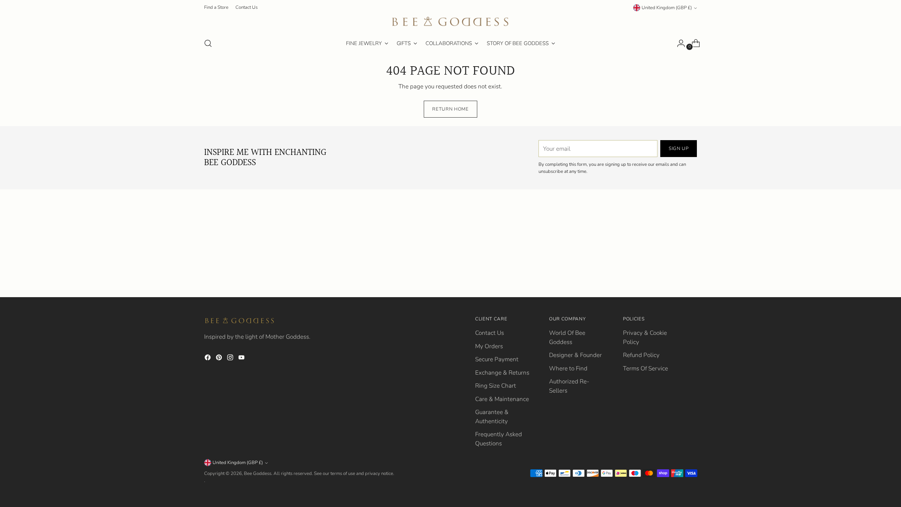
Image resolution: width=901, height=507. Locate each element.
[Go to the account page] (678, 43)
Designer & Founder (575, 355)
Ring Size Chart (495, 386)
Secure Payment (496, 359)
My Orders (489, 346)
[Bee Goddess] (450, 22)
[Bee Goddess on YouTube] (242, 359)
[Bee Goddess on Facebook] (208, 359)
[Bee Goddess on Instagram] (231, 359)
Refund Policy (641, 355)
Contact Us (489, 333)
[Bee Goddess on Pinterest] (219, 359)
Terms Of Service (645, 368)
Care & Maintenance (502, 399)
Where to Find (568, 368)
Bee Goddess (257, 473)
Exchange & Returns (502, 373)
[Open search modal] (208, 43)
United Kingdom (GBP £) (667, 8)
